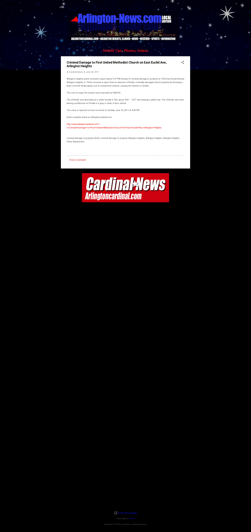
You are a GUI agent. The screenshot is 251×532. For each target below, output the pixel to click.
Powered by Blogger (127, 513)
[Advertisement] (125, 490)
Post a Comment (78, 160)
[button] (182, 63)
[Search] (188, 7)
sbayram (132, 518)
